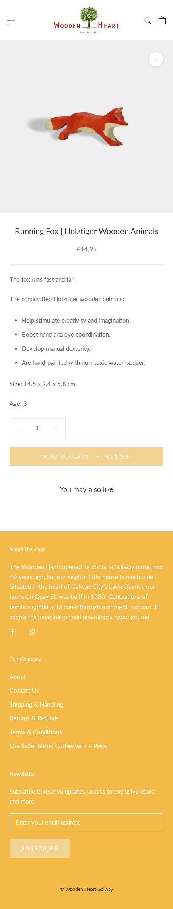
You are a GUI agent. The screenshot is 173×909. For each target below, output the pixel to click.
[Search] (148, 20)
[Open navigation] (11, 20)
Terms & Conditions (36, 732)
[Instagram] (32, 631)
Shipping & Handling (36, 704)
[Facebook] (13, 631)
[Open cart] (162, 20)
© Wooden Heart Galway (86, 889)
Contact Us (24, 690)
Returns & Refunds (34, 718)
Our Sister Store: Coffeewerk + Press (59, 745)
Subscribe (39, 848)
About (18, 676)
